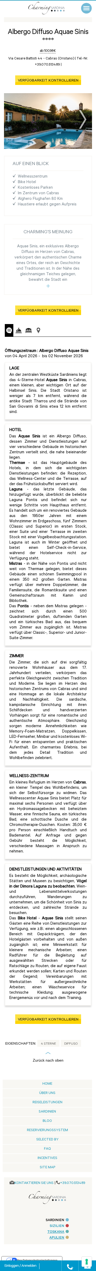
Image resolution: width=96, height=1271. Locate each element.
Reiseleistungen (47, 1103)
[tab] (9, 330)
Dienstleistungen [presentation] (19, 330)
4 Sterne (48, 1044)
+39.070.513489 (72, 1183)
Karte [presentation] (38, 330)
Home (47, 1084)
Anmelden (28, 1266)
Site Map (47, 1168)
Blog (47, 1121)
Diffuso (71, 1044)
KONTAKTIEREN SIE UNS (34, 1183)
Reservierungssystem (47, 1130)
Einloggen (12, 1266)
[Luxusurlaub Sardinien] (52, 8)
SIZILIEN (57, 1226)
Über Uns (47, 1093)
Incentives (47, 1158)
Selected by (47, 1140)
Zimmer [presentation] (29, 330)
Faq (47, 1149)
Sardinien (47, 1112)
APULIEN (56, 1238)
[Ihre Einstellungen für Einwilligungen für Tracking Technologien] (87, 1262)
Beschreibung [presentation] (9, 330)
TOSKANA (55, 1232)
